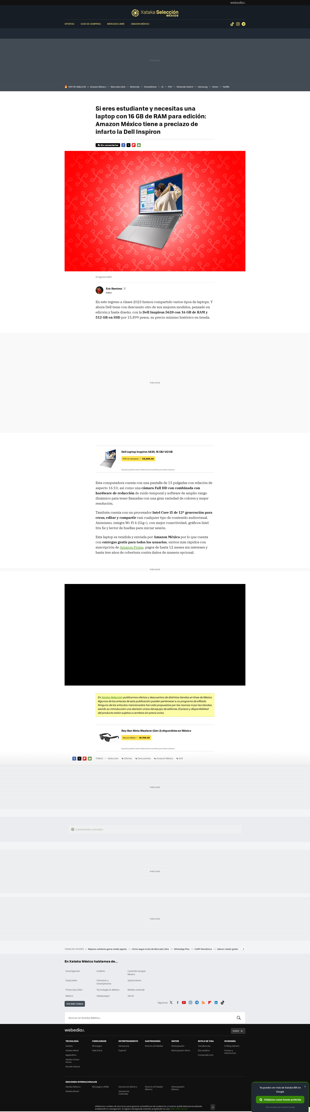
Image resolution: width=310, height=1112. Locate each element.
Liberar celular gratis (227, 948)
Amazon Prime (131, 547)
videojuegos (103, 995)
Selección (155, 13)
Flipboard (134, 145)
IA (162, 86)
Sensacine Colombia (124, 1092)
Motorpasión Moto (180, 1050)
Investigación (73, 971)
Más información (179, 1108)
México (69, 995)
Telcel (131, 995)
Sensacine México (128, 1086)
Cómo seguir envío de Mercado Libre (150, 948)
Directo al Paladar (154, 1045)
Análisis (101, 971)
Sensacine (124, 1045)
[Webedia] (237, 3)
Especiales (71, 980)
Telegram (243, 24)
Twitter (128, 145)
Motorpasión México (177, 1088)
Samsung (202, 86)
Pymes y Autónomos (230, 1051)
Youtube (183, 1002)
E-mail (139, 145)
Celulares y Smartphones (104, 982)
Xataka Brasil (72, 1091)
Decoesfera (204, 1050)
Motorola (134, 86)
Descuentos (144, 758)
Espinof (122, 1050)
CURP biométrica (203, 948)
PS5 (170, 86)
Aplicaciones (134, 980)
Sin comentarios (109, 145)
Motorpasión (177, 1045)
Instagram (238, 24)
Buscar (239, 1018)
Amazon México (140, 23)
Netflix (226, 86)
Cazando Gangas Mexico (137, 972)
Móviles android (136, 989)
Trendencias (204, 1045)
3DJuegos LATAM (100, 1086)
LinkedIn (216, 1002)
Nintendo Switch (185, 86)
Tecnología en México (108, 989)
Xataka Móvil (72, 1050)
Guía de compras (91, 23)
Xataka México (73, 1086)
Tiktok (232, 24)
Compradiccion (205, 1054)
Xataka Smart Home (72, 1060)
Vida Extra (97, 1050)
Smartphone (150, 86)
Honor (215, 86)
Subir (236, 1030)
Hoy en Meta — (136, 737)
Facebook (123, 145)
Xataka (69, 1045)
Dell (181, 758)
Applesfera (71, 1054)
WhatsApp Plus (182, 948)
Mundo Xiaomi (73, 1066)
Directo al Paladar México (154, 1088)
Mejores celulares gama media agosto (107, 948)
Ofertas (69, 23)
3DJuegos (97, 1045)
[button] (115, 288)
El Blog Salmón (231, 1045)
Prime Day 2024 (74, 989)
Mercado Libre (115, 23)
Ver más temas (74, 1003)
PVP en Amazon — (138, 458)
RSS (203, 1002)
